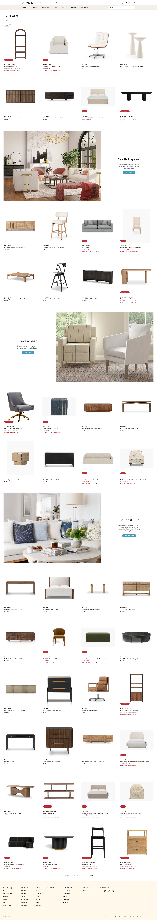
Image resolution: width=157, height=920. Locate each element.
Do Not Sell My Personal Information (138, 916)
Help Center (24, 902)
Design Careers (7, 893)
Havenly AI (23, 908)
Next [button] (91, 875)
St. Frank (65, 902)
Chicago (38, 905)
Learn (22, 911)
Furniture (9, 20)
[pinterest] (113, 891)
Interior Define (67, 891)
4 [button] (80, 875)
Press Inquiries (7, 905)
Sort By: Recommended (146, 25)
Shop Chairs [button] (28, 352)
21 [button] (87, 875)
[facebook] (100, 891)
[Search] (132, 7)
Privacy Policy (112, 916)
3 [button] (77, 875)
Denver (38, 891)
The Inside (66, 899)
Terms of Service (119, 916)
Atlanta (38, 902)
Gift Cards (23, 896)
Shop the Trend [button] (129, 172)
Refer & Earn (24, 899)
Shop (5, 20)
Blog (4, 902)
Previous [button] (66, 875)
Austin (38, 899)
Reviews (5, 896)
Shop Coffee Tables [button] (129, 535)
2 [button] (74, 875)
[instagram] (109, 891)
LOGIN (128, 2)
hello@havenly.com (87, 891)
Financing (23, 893)
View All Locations (41, 908)
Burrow (65, 896)
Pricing (5, 899)
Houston (38, 893)
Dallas (37, 896)
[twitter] (105, 891)
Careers (5, 891)
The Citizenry (66, 893)
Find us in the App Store (104, 916)
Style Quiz (23, 891)
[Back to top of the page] (151, 911)
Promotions (24, 905)
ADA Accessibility (126, 916)
